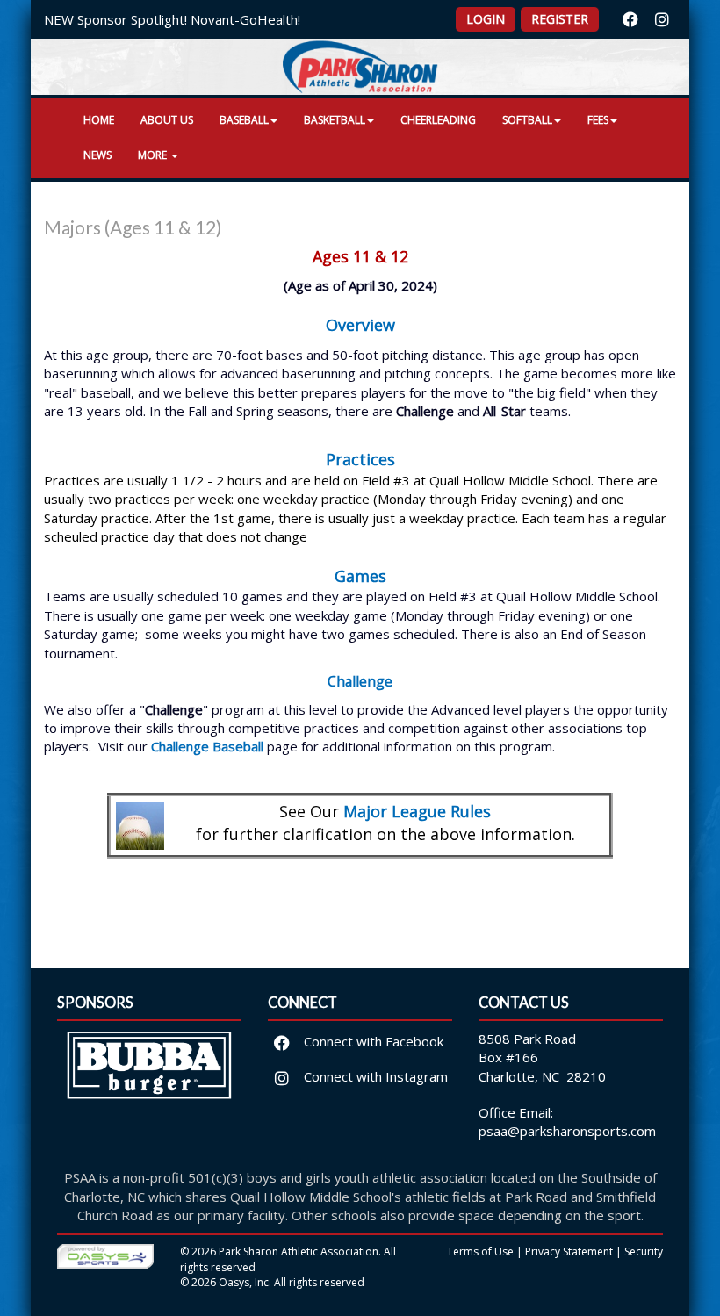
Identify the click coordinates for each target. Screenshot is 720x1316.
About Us (166, 119)
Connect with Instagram (374, 1076)
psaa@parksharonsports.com (567, 1131)
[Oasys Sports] (105, 1255)
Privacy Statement (569, 1251)
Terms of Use (480, 1251)
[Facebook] (630, 19)
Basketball (334, 119)
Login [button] (485, 19)
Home (98, 119)
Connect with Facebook (371, 1041)
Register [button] (559, 19)
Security (643, 1251)
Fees (597, 119)
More (153, 154)
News (97, 154)
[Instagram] (662, 19)
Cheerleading (438, 119)
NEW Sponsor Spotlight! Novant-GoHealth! (172, 19)
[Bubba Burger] (149, 1077)
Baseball (244, 119)
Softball (527, 119)
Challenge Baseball (207, 746)
